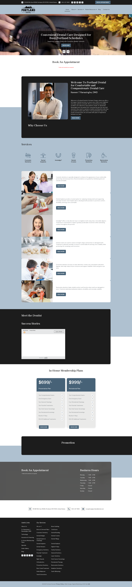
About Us (24, 526)
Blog (99, 9)
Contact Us (106, 9)
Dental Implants (41, 543)
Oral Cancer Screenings (58, 559)
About (73, 9)
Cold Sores (54, 529)
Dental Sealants (55, 543)
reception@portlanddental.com (95, 509)
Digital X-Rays (55, 546)
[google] (77, 2)
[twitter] (80, 2)
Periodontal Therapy (57, 562)
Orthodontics (40, 562)
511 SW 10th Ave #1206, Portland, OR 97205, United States (49, 509)
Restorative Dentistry (57, 565)
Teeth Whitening (55, 571)
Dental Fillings (55, 539)
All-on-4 (39, 526)
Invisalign (39, 556)
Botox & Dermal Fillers (43, 529)
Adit (89, 584)
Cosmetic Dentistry (42, 532)
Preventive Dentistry (42, 565)
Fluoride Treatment (42, 553)
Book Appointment (103, 2)
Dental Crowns (55, 535)
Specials (23, 545)
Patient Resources (90, 9)
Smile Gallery (25, 548)
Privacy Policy (60, 584)
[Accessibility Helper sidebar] (130, 15)
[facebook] (82, 2)
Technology (24, 534)
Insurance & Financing (27, 537)
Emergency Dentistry (43, 550)
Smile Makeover (41, 571)
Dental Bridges (41, 535)
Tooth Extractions (42, 574)
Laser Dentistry (55, 556)
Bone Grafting (55, 526)
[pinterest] (72, 2)
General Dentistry (56, 553)
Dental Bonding (55, 532)
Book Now (66, 45)
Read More (75, 118)
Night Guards (40, 559)
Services (80, 9)
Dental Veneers (41, 546)
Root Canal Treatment (43, 568)
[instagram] (75, 2)
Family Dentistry (56, 550)
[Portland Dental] (28, 9)
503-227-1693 (75, 509)
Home (67, 9)
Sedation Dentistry (56, 568)
